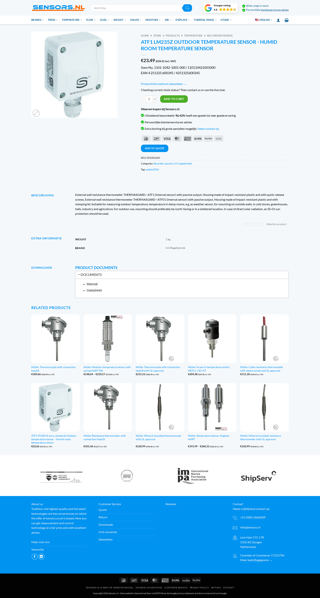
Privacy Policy (199, 587)
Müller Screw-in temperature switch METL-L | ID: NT (209, 368)
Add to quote (154, 148)
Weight (119, 19)
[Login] (278, 20)
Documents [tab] (91, 275)
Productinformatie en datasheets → (163, 83)
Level (103, 19)
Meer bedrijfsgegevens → (256, 560)
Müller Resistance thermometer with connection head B (105, 437)
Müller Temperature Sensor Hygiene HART (208, 437)
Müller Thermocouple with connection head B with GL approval (158, 368)
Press (51, 19)
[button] (220, 8)
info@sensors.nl (250, 527)
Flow (89, 19)
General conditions (149, 587)
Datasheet (94, 290)
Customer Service (175, 587)
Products (173, 35)
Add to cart (174, 99)
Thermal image (204, 19)
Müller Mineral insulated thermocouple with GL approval (158, 437)
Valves (134, 19)
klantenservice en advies (275, 9)
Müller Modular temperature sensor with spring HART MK (107, 368)
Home (145, 35)
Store (157, 35)
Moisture (152, 19)
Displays (181, 19)
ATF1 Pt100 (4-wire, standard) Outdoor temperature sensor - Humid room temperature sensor (53, 439)
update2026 (152, 169)
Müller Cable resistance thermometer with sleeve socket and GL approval (261, 368)
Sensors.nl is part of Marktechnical (109, 587)
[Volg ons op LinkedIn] (41, 556)
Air (167, 19)
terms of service (206, 593)
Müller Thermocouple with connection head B (53, 368)
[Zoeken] (187, 8)
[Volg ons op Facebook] (35, 556)
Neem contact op (208, 128)
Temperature (70, 19)
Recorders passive (220, 35)
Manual (92, 284)
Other (225, 19)
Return (216, 587)
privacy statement (185, 593)
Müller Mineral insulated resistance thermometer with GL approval (260, 437)
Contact (228, 587)
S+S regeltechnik (183, 163)
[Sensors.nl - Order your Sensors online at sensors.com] (58, 8)
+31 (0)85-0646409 (252, 517)
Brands (36, 19)
